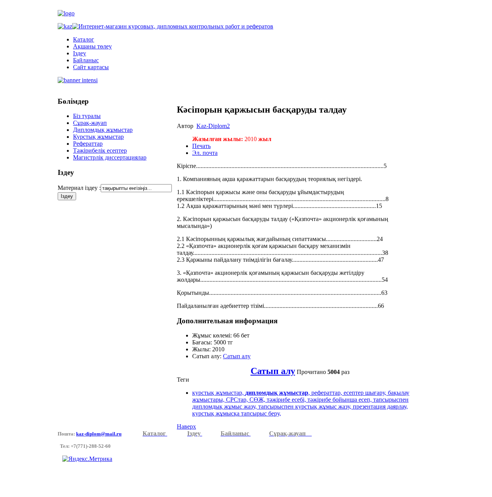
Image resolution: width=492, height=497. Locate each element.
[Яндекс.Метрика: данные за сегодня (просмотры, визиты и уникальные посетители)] (87, 458)
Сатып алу (237, 356)
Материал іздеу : (79, 188)
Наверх (186, 426)
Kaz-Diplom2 (213, 126)
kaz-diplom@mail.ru (98, 434)
